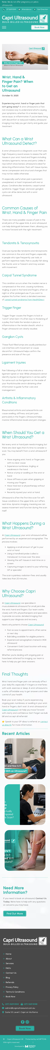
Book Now (10, 996)
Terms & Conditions (15, 992)
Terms (36, 1042)
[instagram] (27, 1022)
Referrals (10, 982)
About (9, 958)
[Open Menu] (4, 27)
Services (10, 963)
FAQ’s (8, 968)
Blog (8, 977)
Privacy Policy (12, 987)
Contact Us (11, 973)
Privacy (29, 1042)
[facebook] (22, 1022)
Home (8, 954)
